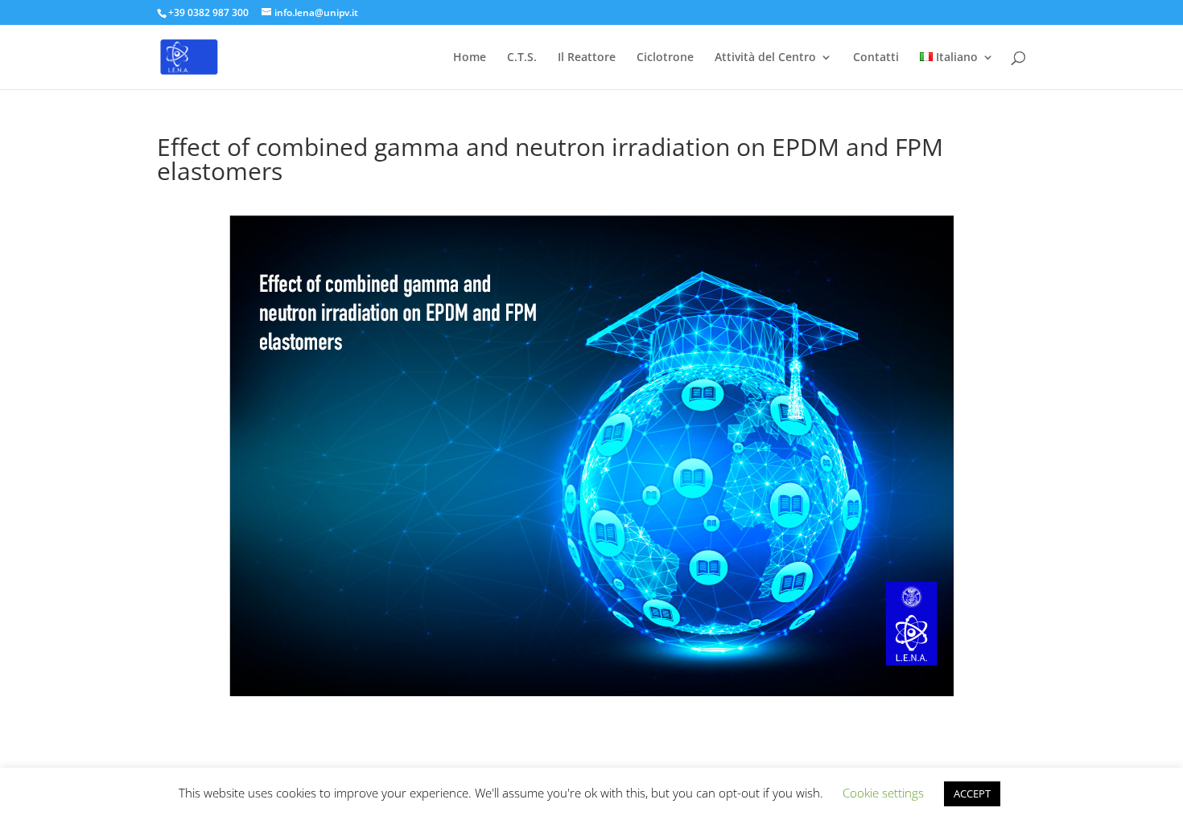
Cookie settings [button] (883, 793)
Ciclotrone (665, 57)
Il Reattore (587, 57)
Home (469, 57)
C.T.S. (522, 57)
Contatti (876, 57)
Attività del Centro (765, 57)
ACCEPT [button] (972, 793)
